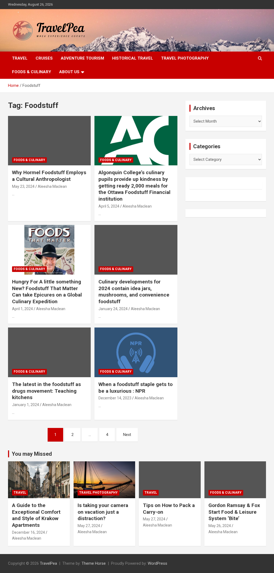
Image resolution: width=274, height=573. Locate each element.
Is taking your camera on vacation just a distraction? (103, 511)
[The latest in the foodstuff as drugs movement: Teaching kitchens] (49, 352)
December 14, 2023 (114, 398)
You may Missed (32, 454)
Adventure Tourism (82, 58)
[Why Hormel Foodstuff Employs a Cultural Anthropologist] (49, 141)
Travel (20, 58)
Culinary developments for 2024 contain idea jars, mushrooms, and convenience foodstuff (133, 292)
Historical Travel (132, 58)
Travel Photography (185, 58)
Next (127, 434)
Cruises (44, 58)
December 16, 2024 (28, 532)
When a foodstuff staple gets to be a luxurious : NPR (135, 387)
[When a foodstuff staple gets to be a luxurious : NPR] (135, 352)
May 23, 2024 (23, 186)
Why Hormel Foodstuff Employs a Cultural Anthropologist (49, 175)
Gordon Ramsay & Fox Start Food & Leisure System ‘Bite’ (234, 511)
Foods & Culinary (31, 71)
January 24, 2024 (113, 309)
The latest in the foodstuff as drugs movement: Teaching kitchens (46, 390)
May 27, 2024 (89, 526)
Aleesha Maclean (52, 186)
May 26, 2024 (219, 526)
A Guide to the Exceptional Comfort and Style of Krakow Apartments (36, 515)
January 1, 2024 (25, 405)
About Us (69, 71)
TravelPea (48, 563)
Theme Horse (94, 563)
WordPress (157, 563)
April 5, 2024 (108, 206)
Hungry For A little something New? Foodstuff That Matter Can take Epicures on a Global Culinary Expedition (47, 292)
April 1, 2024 (22, 309)
